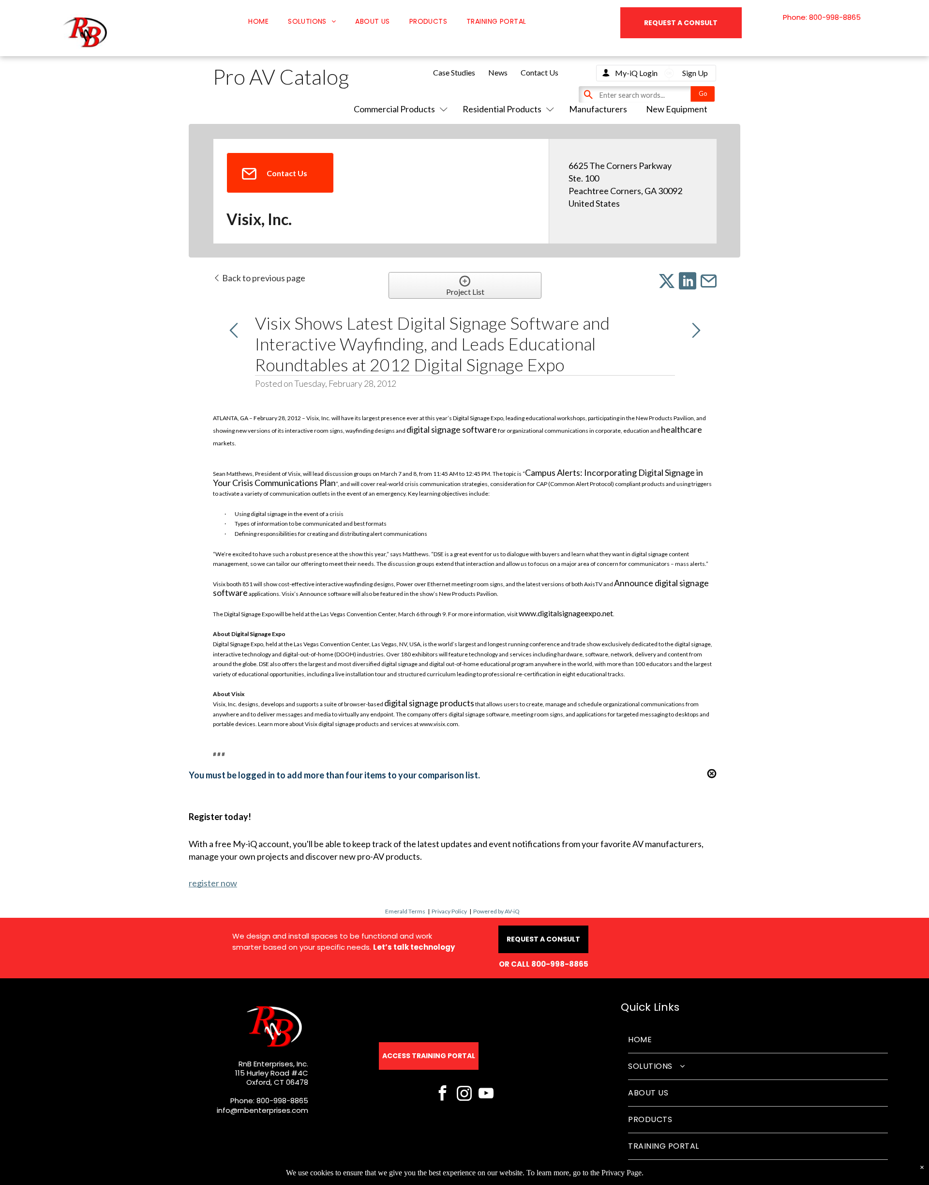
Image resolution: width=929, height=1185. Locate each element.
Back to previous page (263, 278)
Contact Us (539, 72)
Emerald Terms (405, 911)
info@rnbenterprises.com (262, 1110)
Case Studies (454, 72)
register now (213, 883)
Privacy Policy (449, 911)
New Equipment (676, 109)
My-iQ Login (636, 72)
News (498, 72)
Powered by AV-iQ (496, 911)
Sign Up (695, 72)
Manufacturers (598, 109)
